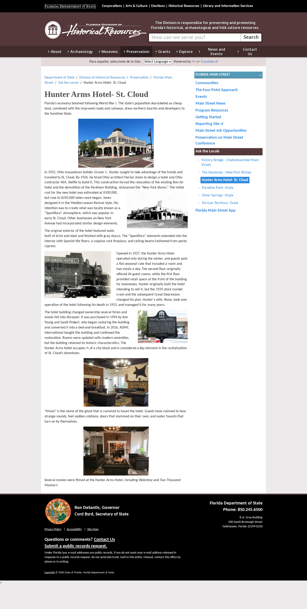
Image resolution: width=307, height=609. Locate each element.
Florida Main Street (213, 75)
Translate (207, 62)
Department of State (59, 77)
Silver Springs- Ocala (217, 195)
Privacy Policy (52, 529)
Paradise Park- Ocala (217, 188)
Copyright (49, 572)
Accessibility (74, 529)
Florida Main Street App (216, 210)
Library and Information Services (228, 6)
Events (201, 97)
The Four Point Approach (217, 90)
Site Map (92, 529)
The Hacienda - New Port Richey (226, 172)
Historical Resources (184, 6)
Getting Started (208, 117)
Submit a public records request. (75, 546)
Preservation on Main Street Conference (219, 141)
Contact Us (104, 539)
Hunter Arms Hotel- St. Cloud (225, 180)
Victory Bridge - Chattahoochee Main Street (230, 162)
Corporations (112, 6)
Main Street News (210, 103)
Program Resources (212, 110)
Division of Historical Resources (102, 77)
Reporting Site (208, 124)
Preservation (139, 77)
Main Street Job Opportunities (221, 131)
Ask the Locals (68, 83)
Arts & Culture (136, 6)
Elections (158, 6)
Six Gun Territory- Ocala (220, 203)
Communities (207, 83)
